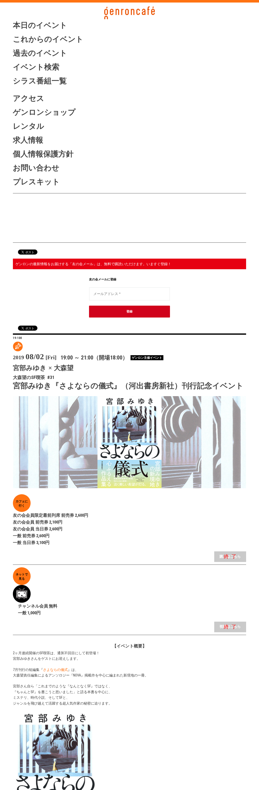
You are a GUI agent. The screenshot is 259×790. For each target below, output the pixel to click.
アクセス (28, 98)
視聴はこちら (230, 626)
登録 (129, 311)
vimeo (40, 233)
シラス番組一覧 (40, 80)
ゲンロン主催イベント (147, 357)
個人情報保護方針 (43, 153)
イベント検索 (36, 66)
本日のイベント (40, 25)
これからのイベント (48, 39)
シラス (40, 212)
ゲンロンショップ (44, 112)
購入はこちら (230, 556)
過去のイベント (40, 53)
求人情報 (28, 140)
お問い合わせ (36, 167)
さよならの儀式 (55, 670)
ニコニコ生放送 (40, 223)
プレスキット (36, 181)
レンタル (28, 126)
